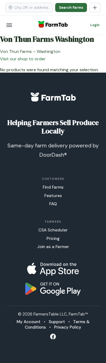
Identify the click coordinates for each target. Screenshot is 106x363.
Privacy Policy (67, 327)
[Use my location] (95, 7)
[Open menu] (9, 25)
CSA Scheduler (53, 230)
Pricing (53, 238)
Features (53, 195)
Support (57, 322)
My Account (28, 322)
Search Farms (71, 7)
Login (94, 25)
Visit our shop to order (23, 59)
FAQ (53, 204)
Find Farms (53, 187)
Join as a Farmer (53, 246)
